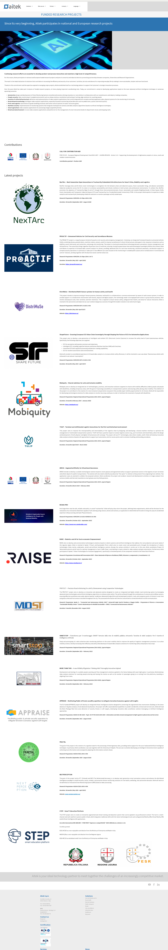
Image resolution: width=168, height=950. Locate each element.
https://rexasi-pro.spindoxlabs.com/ (76, 524)
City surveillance (89, 908)
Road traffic (88, 900)
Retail (86, 906)
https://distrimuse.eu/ (71, 313)
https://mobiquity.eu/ (71, 404)
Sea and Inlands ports (91, 898)
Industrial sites (89, 910)
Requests (42, 919)
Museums (87, 914)
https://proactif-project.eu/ (74, 264)
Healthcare (88, 912)
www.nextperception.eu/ (72, 794)
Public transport (89, 904)
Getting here (43, 921)
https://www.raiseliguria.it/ (73, 563)
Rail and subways (89, 902)
